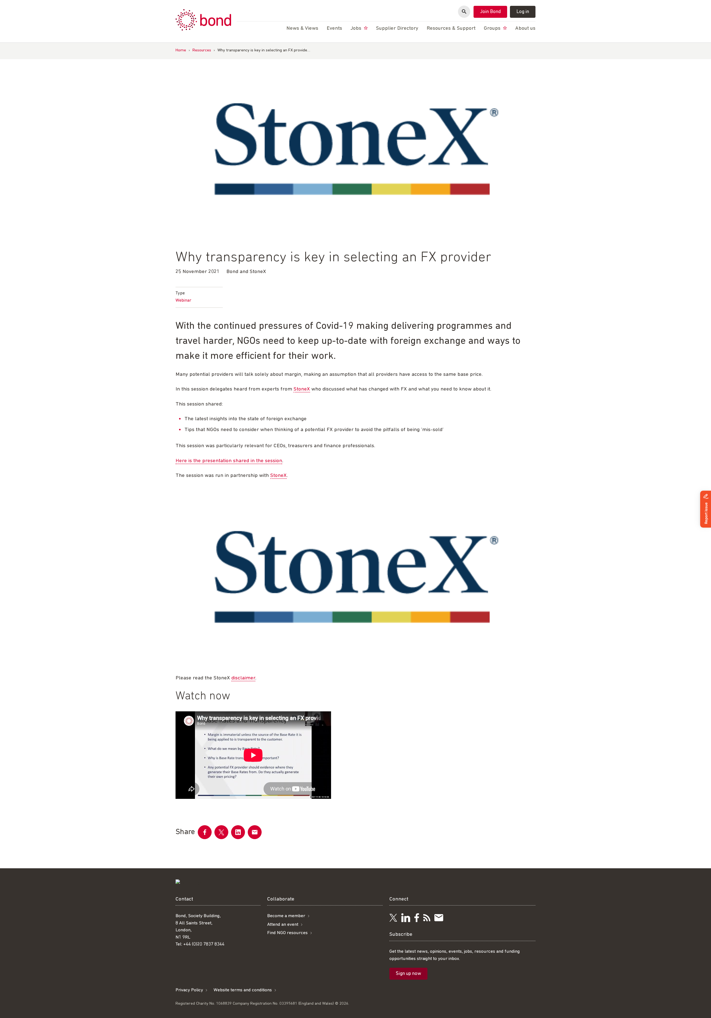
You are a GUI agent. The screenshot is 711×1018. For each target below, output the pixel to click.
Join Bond (490, 11)
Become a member (286, 916)
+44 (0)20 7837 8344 (203, 944)
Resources (201, 50)
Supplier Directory (397, 28)
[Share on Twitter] (221, 832)
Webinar (183, 300)
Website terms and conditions (243, 990)
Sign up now (408, 973)
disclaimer (243, 678)
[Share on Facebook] (205, 832)
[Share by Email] (255, 832)
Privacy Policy (189, 990)
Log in (522, 11)
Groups (493, 28)
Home (181, 50)
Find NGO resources (287, 933)
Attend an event (282, 924)
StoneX (302, 389)
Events (334, 28)
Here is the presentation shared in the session (229, 461)
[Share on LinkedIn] (238, 832)
